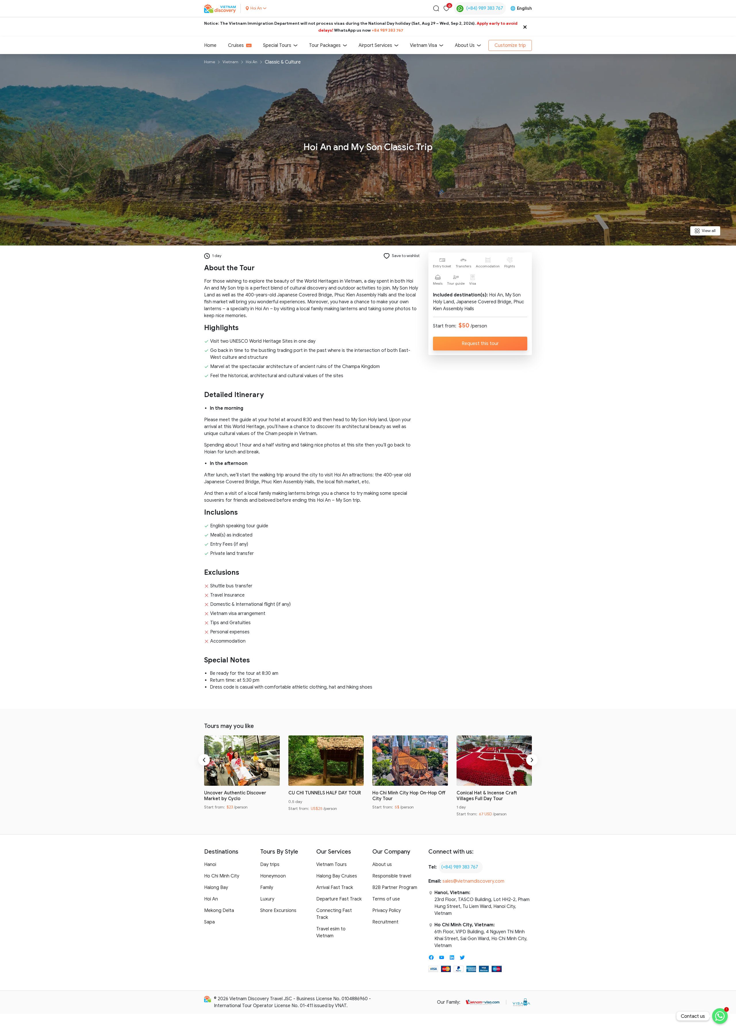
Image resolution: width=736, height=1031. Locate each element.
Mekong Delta (219, 910)
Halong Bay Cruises (336, 876)
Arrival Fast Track (334, 887)
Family (266, 887)
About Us (465, 45)
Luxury (267, 899)
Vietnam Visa (423, 45)
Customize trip (510, 45)
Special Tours (277, 45)
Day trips (269, 864)
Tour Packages (325, 45)
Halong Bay (216, 887)
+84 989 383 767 (387, 30)
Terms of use (386, 899)
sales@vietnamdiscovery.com (473, 881)
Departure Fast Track (339, 899)
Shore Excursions (278, 910)
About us (382, 864)
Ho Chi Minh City (221, 876)
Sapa (209, 922)
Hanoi (210, 864)
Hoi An (251, 62)
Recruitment (385, 922)
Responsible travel (391, 876)
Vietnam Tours (331, 864)
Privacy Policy (386, 910)
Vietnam (230, 62)
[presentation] (204, 760)
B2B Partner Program (394, 887)
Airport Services (375, 45)
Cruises (236, 45)
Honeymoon (273, 876)
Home (210, 45)
